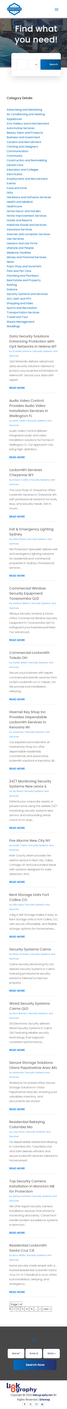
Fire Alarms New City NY (29, 840)
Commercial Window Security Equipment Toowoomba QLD (27, 593)
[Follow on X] (30, 1404)
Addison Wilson (21, 603)
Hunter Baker (20, 662)
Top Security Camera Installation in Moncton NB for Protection (31, 1186)
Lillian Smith (19, 420)
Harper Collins (21, 479)
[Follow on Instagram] (36, 1404)
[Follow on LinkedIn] (42, 1404)
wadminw (18, 732)
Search (53, 64)
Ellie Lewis (18, 904)
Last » (47, 1309)
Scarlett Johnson (22, 351)
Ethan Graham (21, 954)
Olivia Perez (19, 539)
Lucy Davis (18, 1131)
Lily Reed (18, 791)
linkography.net (43, 1395)
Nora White (19, 1255)
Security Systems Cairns (30, 949)
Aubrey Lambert (22, 1196)
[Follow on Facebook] (25, 1404)
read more (17, 388)
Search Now (35, 1365)
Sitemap (44, 1399)
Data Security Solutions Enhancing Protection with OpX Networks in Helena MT (33, 341)
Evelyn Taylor (20, 845)
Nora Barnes (20, 1013)
